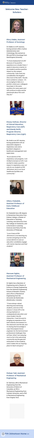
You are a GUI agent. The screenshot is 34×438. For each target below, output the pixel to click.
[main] (17, 10)
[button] (3, 434)
